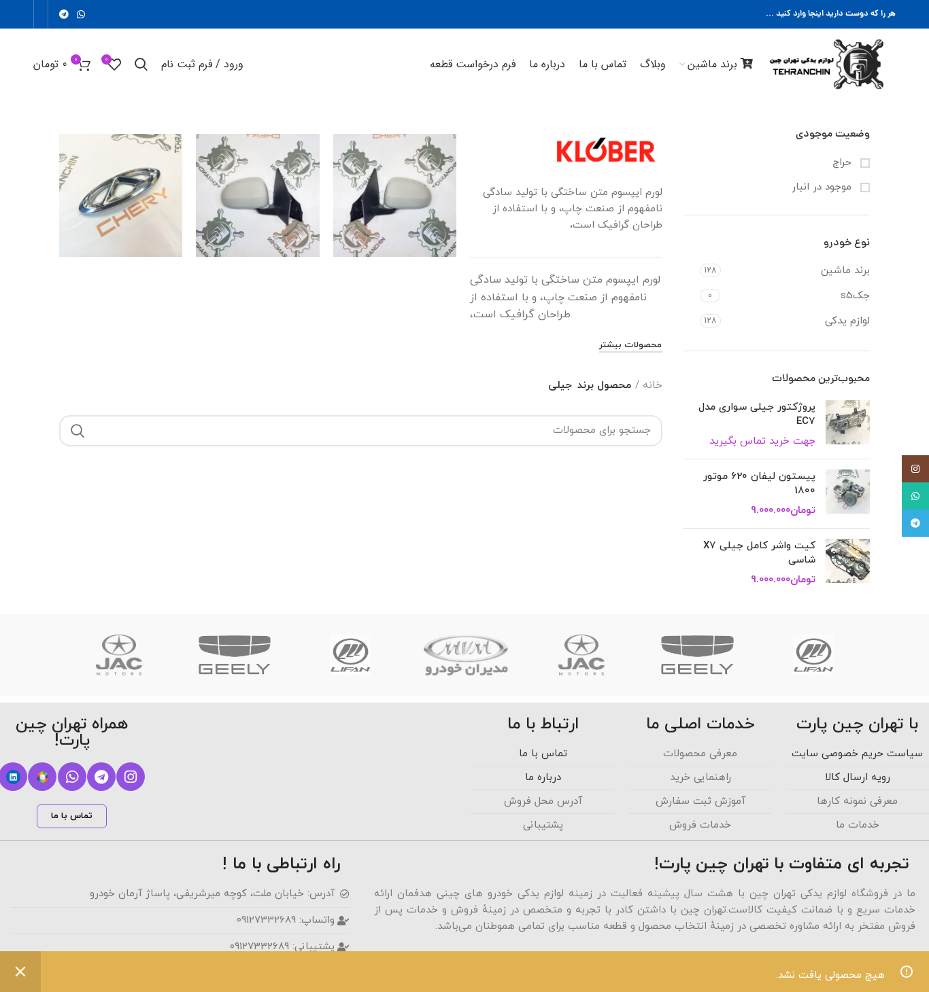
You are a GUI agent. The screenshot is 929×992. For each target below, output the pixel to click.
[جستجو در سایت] (78, 430)
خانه (652, 385)
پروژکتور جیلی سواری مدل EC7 (756, 414)
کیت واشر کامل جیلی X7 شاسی (759, 553)
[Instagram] (130, 776)
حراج (843, 163)
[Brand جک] (581, 655)
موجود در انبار (823, 187)
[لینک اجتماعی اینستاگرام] (915, 468)
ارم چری (121, 157)
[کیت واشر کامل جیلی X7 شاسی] (848, 563)
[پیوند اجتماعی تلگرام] (64, 14)
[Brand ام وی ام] (466, 655)
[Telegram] (101, 776)
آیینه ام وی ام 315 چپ (395, 163)
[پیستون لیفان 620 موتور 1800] (848, 494)
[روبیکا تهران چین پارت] (42, 776)
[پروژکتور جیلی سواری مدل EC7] (848, 424)
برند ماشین (845, 271)
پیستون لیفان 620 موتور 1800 (759, 484)
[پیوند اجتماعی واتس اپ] (81, 14)
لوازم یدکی (847, 321)
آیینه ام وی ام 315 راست (258, 163)
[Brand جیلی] (698, 655)
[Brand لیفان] (813, 655)
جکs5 (855, 296)
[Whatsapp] (72, 776)
